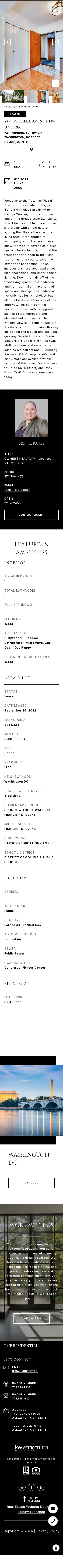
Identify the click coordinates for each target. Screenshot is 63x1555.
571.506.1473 (14, 476)
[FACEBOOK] (31, 1487)
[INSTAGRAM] (22, 1487)
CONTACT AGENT (31, 514)
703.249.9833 (21, 1387)
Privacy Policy (47, 1531)
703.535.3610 (20, 1398)
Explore (31, 1182)
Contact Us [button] (31, 1318)
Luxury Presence (31, 1512)
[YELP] (40, 1487)
